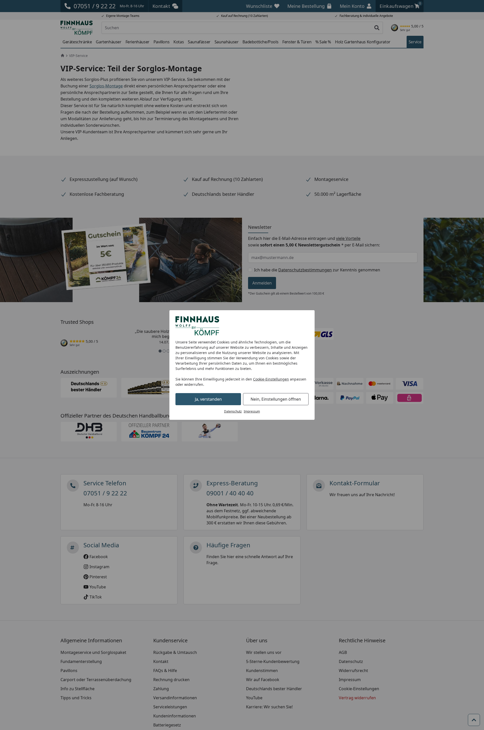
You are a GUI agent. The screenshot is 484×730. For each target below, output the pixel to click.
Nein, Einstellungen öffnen (276, 399)
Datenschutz (233, 411)
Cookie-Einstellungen (271, 379)
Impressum (252, 411)
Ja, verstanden (208, 399)
